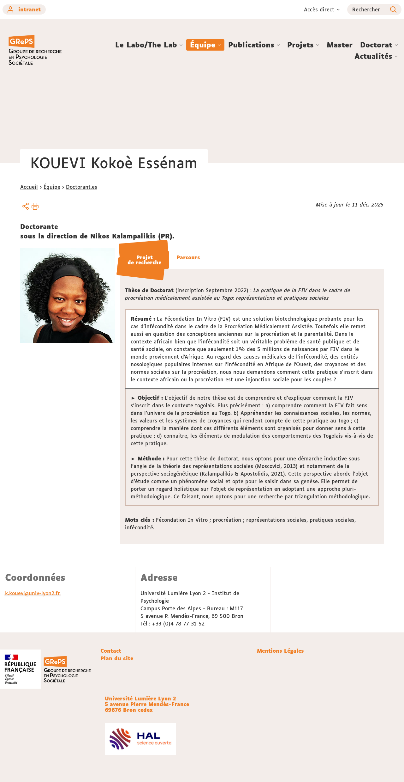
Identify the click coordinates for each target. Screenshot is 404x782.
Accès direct (319, 9)
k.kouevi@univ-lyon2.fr (32, 593)
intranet (29, 9)
